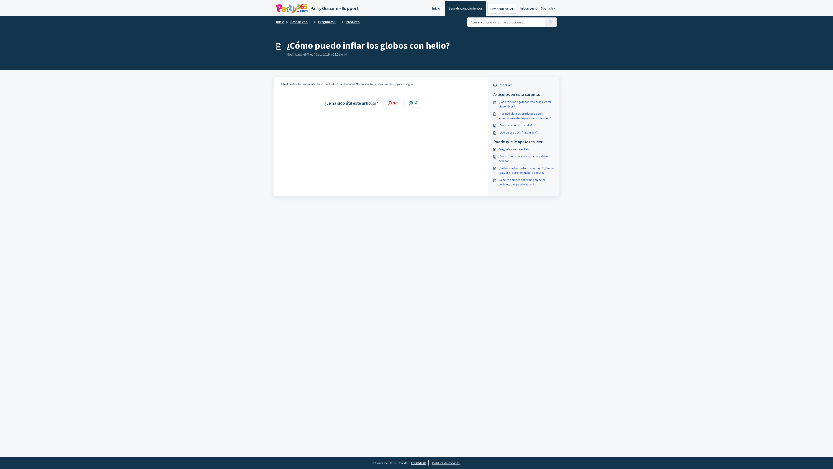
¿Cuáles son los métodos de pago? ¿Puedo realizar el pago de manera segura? (526, 170)
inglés (409, 84)
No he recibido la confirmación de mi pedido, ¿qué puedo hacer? (522, 182)
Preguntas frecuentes (334, 22)
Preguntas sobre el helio (514, 149)
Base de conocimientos (465, 8)
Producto (353, 22)
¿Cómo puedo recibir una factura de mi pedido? (523, 158)
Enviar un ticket (501, 9)
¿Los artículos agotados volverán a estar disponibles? (524, 104)
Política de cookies (446, 463)
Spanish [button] (547, 8)
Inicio (436, 8)
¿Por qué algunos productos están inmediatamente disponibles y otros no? (524, 116)
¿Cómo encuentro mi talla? (515, 125)
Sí (415, 103)
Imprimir (505, 85)
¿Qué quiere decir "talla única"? (518, 132)
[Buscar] (551, 22)
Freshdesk (418, 463)
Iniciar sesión (529, 8)
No (395, 103)
